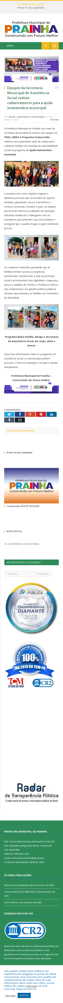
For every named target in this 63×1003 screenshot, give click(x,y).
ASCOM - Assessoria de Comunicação (27, 117)
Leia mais (31, 985)
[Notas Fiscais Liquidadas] (31, 446)
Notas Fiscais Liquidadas (30, 7)
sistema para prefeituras (45, 946)
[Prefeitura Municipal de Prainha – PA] (31, 28)
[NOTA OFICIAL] (31, 525)
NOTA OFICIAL (14, 531)
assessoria (27, 950)
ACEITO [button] (24, 995)
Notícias (54, 119)
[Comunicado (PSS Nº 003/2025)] (31, 485)
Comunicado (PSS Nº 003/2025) (23, 506)
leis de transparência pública (19, 958)
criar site (24, 946)
